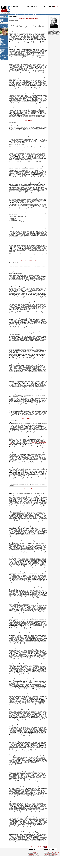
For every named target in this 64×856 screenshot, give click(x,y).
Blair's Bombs (28, 120)
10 (38, 846)
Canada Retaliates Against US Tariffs (51, 854)
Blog (29, 14)
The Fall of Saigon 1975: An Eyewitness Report (28, 488)
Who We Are (2, 19)
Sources (1, 48)
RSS (1, 52)
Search (1, 20)
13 (45, 846)
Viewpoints (2, 39)
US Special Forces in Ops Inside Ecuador (51, 852)
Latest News (45, 14)
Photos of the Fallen (2, 43)
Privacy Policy (2, 53)
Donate (25, 14)
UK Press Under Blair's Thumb (28, 261)
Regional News (2, 21)
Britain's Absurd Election (28, 418)
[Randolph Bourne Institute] (4, 56)
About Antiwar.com (19, 14)
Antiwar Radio (2, 18)
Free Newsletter (3, 44)
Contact (39, 14)
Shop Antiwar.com (3, 45)
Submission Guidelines (2, 51)
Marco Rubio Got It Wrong (32, 854)
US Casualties (34, 14)
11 (40, 846)
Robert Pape (15, 105)
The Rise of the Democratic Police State (28, 18)
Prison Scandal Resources (2, 41)
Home (13, 14)
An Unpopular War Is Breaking (33, 852)
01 (31, 846)
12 (43, 846)
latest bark (15, 28)
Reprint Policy (2, 49)
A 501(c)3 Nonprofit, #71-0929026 (3, 59)
